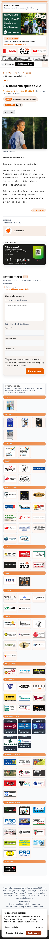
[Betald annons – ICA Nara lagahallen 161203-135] (10, 479)
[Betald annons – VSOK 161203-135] (10, 773)
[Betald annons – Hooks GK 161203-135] (39, 762)
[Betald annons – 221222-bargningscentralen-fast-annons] (10, 671)
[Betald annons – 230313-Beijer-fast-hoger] (10, 554)
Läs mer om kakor (11, 927)
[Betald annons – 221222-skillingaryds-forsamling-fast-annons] (10, 656)
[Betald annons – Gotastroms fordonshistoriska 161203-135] (10, 853)
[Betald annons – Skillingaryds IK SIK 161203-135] (10, 783)
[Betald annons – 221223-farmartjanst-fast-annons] (24, 507)
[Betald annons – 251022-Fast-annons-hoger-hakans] (39, 494)
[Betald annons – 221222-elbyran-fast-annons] (10, 507)
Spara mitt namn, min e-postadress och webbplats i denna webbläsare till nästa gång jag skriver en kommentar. (24, 362)
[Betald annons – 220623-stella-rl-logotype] (10, 598)
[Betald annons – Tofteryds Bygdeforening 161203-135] (39, 821)
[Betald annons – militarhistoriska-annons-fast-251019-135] (24, 843)
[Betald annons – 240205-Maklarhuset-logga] (24, 608)
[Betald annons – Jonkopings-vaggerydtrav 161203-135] (39, 773)
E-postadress (11, 338)
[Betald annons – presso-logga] (10, 697)
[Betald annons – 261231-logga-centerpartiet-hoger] (10, 742)
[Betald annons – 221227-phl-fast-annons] (39, 51)
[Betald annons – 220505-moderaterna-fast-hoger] (38, 726)
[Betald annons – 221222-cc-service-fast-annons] (24, 671)
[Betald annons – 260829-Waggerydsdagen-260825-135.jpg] (24, 422)
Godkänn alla (34, 933)
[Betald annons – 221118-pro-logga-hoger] (10, 821)
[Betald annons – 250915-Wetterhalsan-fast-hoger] (24, 539)
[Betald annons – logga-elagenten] (24, 554)
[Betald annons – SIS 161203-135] (24, 783)
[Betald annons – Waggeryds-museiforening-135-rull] (24, 821)
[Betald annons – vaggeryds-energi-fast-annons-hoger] (10, 869)
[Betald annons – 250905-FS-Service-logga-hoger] (10, 51)
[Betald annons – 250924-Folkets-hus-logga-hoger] (24, 581)
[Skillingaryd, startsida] (24, 64)
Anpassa (39, 927)
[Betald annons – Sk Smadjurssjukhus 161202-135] (10, 517)
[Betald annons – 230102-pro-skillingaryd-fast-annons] (24, 853)
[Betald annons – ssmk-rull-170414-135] (24, 762)
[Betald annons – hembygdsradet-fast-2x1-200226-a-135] (39, 843)
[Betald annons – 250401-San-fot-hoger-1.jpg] (39, 507)
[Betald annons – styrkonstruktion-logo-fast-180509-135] (24, 697)
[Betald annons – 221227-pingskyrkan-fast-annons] (24, 645)
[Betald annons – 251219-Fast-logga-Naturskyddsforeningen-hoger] (10, 843)
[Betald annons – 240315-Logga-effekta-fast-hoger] (10, 539)
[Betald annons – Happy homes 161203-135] (10, 565)
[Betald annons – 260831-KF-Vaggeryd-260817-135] (24, 452)
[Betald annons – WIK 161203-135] (39, 783)
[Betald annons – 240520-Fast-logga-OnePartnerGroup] (24, 598)
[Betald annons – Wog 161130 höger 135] (10, 687)
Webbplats (9, 348)
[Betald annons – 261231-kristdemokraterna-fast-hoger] (24, 726)
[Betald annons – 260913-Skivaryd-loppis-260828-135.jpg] (39, 422)
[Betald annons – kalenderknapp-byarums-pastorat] (10, 624)
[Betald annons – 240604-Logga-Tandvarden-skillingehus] (39, 517)
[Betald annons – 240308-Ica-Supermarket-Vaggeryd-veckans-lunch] (10, 468)
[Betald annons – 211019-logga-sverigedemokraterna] (24, 741)
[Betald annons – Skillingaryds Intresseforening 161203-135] (39, 832)
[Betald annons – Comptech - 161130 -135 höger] (24, 708)
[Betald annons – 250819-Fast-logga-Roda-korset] (39, 565)
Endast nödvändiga (14, 933)
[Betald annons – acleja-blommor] (39, 554)
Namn (8, 328)
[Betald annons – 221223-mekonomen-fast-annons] (39, 671)
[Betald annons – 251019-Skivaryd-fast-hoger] (10, 809)
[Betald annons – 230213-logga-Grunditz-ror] (24, 528)
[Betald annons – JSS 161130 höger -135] (24, 687)
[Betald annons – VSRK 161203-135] (24, 773)
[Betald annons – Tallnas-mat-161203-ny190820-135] (24, 468)
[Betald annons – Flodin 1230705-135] (39, 598)
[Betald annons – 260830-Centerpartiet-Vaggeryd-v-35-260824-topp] (24, 24)
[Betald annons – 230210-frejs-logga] (10, 580)
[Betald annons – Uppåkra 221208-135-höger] (39, 687)
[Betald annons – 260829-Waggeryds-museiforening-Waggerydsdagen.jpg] (10, 422)
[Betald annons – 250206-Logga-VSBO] (10, 608)
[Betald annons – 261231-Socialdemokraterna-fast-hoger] (10, 726)
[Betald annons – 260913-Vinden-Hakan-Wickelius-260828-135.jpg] (10, 434)
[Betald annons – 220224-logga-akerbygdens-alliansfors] (10, 634)
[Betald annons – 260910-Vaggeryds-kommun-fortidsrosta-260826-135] (10, 452)
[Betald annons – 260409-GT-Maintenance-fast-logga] (10, 494)
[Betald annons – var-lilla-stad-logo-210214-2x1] (24, 51)
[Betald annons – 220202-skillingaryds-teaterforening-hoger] (24, 810)
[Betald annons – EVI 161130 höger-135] (39, 708)
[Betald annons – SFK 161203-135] (10, 794)
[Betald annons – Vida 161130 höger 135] (39, 697)
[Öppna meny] (45, 64)
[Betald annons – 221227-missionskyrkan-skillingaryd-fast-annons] (10, 645)
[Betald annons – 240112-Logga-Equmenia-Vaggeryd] (24, 634)
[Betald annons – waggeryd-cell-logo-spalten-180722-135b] (10, 708)
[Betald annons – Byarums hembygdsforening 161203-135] (10, 832)
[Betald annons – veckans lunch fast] (39, 468)
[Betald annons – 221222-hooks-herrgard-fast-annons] (24, 479)
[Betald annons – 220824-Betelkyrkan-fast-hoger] (39, 645)
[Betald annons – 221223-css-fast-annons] (39, 528)
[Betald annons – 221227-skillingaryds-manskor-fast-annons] (24, 832)
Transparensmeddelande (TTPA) (15, 44)
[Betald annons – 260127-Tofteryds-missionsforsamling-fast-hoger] (24, 624)
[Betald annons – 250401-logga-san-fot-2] (24, 495)
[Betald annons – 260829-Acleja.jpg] (10, 405)
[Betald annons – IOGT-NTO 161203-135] (39, 809)
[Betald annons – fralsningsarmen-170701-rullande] (39, 634)
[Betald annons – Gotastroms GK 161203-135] (10, 762)
